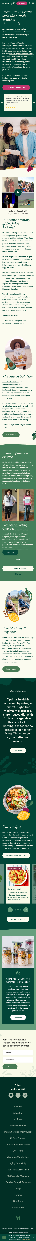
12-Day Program (18, 1137)
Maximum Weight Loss (18, 1156)
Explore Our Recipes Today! (16, 854)
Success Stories (18, 1124)
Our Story (18, 1200)
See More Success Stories (18, 568)
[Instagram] (25, 1094)
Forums (18, 1194)
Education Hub (13, 999)
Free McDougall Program (18, 1181)
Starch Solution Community (19, 403)
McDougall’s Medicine (18, 1175)
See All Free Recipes (18, 918)
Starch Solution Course (18, 1143)
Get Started (21, 3)
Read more (10, 552)
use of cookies (26, 1239)
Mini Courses (11, 1001)
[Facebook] (18, 1094)
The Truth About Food (18, 1168)
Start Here (18, 1016)
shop (8, 1004)
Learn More (11, 668)
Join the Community (16, 87)
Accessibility (24, 1231)
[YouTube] (11, 1094)
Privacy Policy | (17, 1231)
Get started (11, 435)
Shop (18, 1187)
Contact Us (18, 1206)
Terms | (11, 1231)
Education (18, 1112)
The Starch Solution (10, 382)
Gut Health (18, 1149)
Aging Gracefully (18, 1162)
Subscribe (10, 1066)
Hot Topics (18, 1118)
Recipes (18, 1105)
